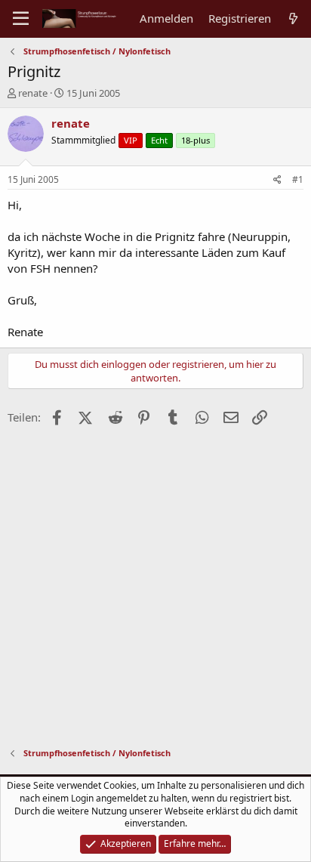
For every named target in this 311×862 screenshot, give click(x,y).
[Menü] (20, 19)
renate (33, 93)
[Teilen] (277, 180)
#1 (297, 179)
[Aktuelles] (293, 18)
